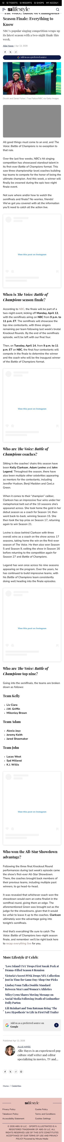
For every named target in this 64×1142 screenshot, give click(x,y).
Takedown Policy (10, 1114)
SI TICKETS (12, 3)
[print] (21, 1072)
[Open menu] (4, 9)
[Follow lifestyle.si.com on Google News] (56, 1025)
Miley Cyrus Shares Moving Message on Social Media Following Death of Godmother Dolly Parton (32, 999)
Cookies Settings (43, 1119)
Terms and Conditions (45, 1114)
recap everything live (18, 943)
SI (3, 3)
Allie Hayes (8, 46)
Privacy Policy (8, 1109)
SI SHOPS (39, 3)
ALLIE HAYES (24, 1047)
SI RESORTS (26, 3)
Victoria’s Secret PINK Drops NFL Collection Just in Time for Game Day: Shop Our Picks (32, 978)
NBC (21, 309)
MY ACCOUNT (53, 3)
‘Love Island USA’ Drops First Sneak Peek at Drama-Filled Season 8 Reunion (32, 968)
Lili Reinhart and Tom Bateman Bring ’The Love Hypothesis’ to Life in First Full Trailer (32, 1010)
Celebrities (16, 1086)
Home (6, 1086)
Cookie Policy (41, 1109)
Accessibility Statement (13, 1119)
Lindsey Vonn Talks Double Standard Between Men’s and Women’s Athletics (28, 987)
